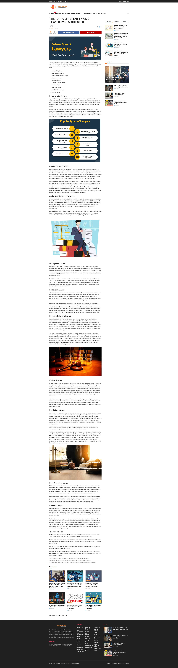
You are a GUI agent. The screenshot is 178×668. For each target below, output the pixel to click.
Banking (78, 638)
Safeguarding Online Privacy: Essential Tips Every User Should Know (74, 607)
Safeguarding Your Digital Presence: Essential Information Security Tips (92, 585)
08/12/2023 (57, 28)
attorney (54, 558)
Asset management (79, 631)
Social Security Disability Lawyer (87, 562)
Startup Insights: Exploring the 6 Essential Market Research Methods (120, 27)
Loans (86, 643)
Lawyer (95, 13)
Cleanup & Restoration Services (88, 628)
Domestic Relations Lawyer (69, 560)
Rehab (95, 634)
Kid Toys (87, 640)
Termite (96, 640)
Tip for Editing (97, 648)
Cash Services (79, 649)
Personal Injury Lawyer (55, 562)
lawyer (88, 560)
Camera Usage (79, 647)
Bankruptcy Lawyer (62, 558)
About (50, 1)
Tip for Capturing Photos (96, 645)
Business (78, 640)
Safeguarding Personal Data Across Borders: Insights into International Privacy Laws (74, 585)
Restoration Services (97, 638)
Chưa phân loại (80, 651)
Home (52, 13)
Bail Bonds (78, 636)
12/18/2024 (108, 81)
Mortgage (87, 649)
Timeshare (96, 642)
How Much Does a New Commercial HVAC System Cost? (120, 102)
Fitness (87, 636)
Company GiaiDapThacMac (60, 663)
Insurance (58, 13)
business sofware (78, 645)
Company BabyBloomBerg (75, 663)
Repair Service (66, 13)
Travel (95, 650)
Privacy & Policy (61, 1)
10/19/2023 (88, 610)
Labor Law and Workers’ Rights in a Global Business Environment (93, 607)
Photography (102, 13)
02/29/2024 (52, 589)
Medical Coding (89, 645)
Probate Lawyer (65, 562)
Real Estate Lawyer (74, 562)
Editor (52, 28)
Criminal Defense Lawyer (82, 558)
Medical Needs (88, 647)
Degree (87, 631)
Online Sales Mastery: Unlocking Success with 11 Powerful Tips (120, 44)
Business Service (75, 13)
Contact (66, 1)
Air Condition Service (79, 628)
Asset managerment (79, 634)
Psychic (96, 632)
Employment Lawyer (80, 560)
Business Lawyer (72, 558)
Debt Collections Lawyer (55, 560)
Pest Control (88, 650)
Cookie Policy (55, 1)
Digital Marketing (87, 13)
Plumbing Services (96, 630)
